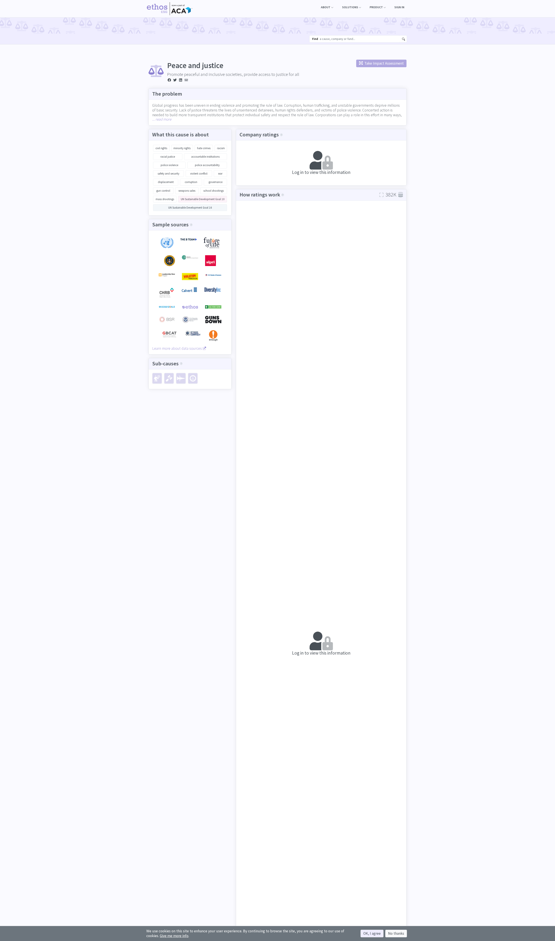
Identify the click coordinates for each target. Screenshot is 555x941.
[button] (327, 7)
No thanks (396, 933)
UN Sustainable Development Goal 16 (190, 207)
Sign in (399, 7)
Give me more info (174, 935)
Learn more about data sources (177, 348)
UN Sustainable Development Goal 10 (203, 199)
